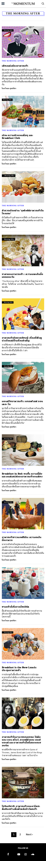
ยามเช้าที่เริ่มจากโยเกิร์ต (15, 606)
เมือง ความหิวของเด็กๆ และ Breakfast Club (17, 137)
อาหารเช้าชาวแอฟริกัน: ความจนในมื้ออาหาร (21, 539)
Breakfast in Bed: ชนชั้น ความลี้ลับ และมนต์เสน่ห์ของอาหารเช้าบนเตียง (22, 475)
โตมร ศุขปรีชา (10, 88)
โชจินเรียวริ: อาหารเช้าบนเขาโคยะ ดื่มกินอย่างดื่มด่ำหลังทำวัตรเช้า (21, 808)
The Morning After (13, 61)
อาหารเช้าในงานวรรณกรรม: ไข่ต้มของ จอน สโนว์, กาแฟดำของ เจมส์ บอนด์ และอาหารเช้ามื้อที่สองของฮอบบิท (21, 741)
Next (29, 835)
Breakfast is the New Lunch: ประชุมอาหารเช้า (19, 669)
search (43, 3)
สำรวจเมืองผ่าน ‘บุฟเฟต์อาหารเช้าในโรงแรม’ (23, 212)
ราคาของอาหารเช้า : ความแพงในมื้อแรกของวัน (22, 275)
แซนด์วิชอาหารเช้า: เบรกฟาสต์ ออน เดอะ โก (22, 403)
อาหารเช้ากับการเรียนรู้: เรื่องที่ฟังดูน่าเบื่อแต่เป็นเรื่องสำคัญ (22, 339)
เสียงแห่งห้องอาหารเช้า (15, 65)
